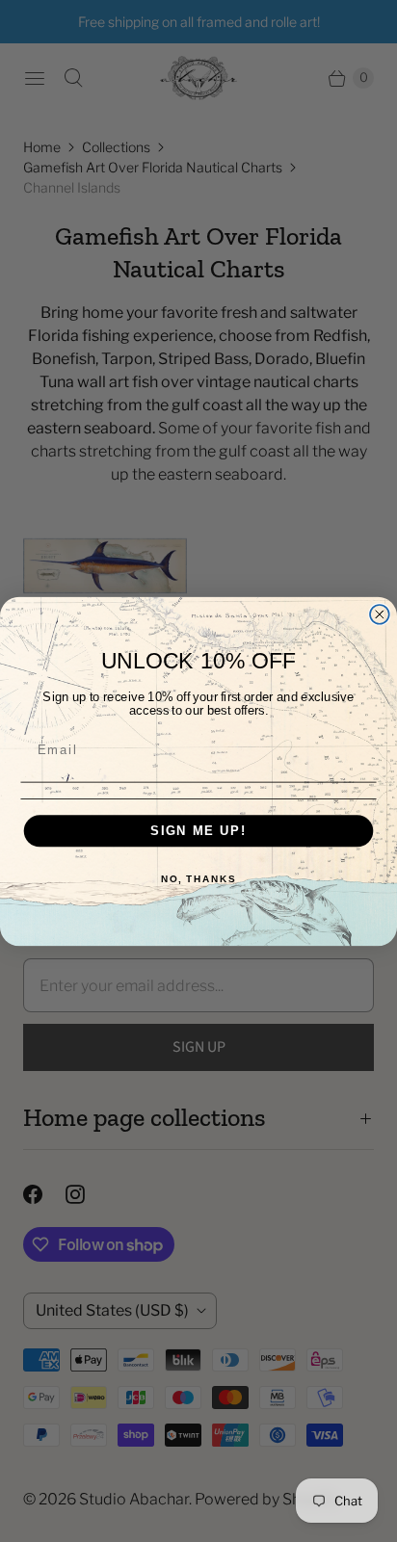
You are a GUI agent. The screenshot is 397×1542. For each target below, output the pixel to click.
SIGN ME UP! (198, 830)
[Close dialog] (379, 613)
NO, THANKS (198, 878)
